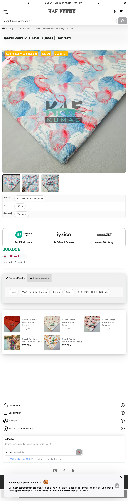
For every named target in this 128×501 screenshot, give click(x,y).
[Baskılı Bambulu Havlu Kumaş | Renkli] (12, 342)
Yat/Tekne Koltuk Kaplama (34, 292)
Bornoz (56, 292)
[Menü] (6, 12)
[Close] (125, 3)
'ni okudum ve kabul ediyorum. (35, 459)
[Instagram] (55, 470)
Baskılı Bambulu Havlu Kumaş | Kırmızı (29, 322)
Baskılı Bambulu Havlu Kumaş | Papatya (109, 322)
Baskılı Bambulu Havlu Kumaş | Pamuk (69, 322)
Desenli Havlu (25, 28)
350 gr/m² (22, 214)
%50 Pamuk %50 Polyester (30, 198)
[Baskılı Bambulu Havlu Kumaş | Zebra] (52, 342)
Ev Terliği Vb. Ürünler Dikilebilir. (93, 292)
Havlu (13, 292)
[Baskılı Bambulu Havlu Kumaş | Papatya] (92, 324)
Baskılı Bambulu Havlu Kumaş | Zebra (72, 340)
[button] (28, 3)
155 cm (20, 206)
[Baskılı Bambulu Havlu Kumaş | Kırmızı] (12, 324)
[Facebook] (64, 470)
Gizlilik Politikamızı (60, 490)
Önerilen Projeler (17, 278)
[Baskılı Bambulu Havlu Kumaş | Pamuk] (52, 324)
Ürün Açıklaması (41, 278)
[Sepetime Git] (122, 12)
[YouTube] (73, 470)
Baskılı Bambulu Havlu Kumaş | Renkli (32, 340)
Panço (69, 292)
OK (117, 485)
